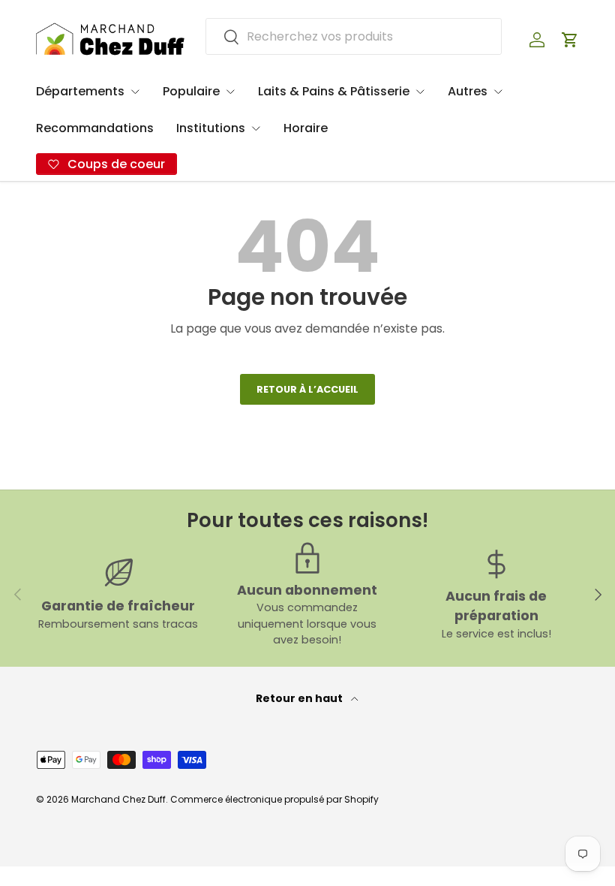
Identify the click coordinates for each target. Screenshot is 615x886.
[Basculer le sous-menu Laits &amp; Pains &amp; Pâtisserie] (420, 92)
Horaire (306, 128)
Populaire (191, 91)
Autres (468, 91)
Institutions (210, 128)
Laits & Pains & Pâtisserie (334, 91)
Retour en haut (300, 698)
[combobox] (353, 36)
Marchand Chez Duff (118, 799)
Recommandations (95, 128)
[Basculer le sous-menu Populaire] (230, 92)
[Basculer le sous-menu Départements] (135, 92)
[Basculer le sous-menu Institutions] (256, 128)
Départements (80, 91)
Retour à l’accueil (307, 389)
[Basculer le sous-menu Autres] (498, 92)
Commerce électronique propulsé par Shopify (274, 799)
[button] (570, 39)
